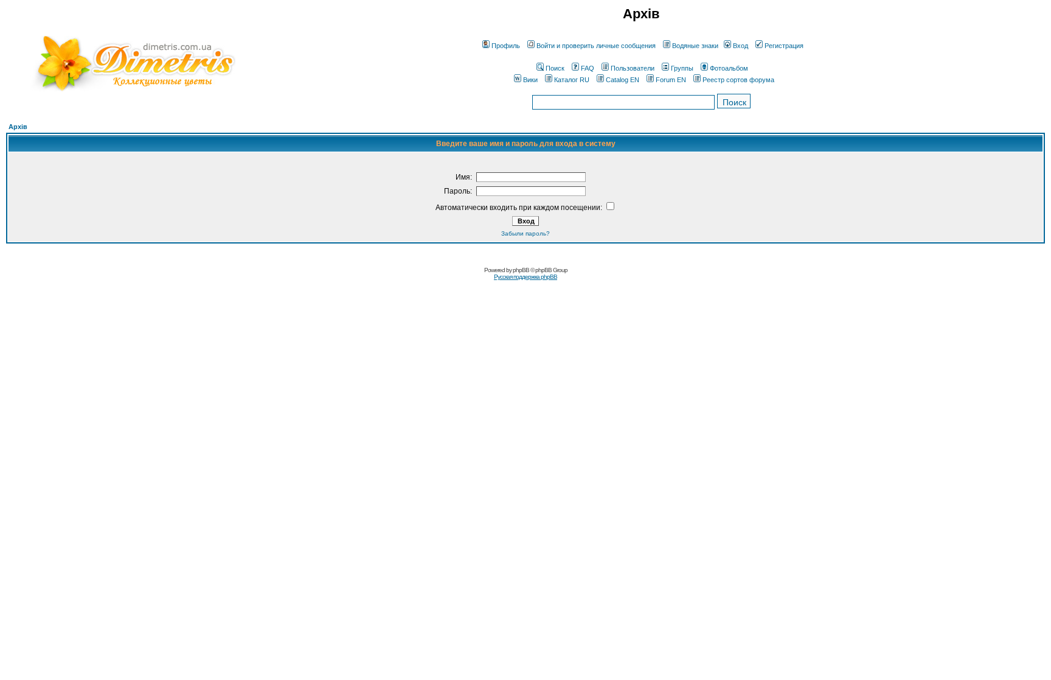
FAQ (587, 68)
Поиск (555, 68)
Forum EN (671, 79)
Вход (740, 45)
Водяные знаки (695, 45)
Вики (530, 79)
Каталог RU (571, 79)
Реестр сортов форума (738, 79)
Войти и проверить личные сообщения (596, 45)
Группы (682, 68)
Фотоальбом (729, 68)
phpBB (521, 270)
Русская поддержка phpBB (525, 276)
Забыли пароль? (525, 233)
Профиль (505, 45)
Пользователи (632, 68)
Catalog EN (622, 79)
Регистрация (784, 45)
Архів (18, 126)
